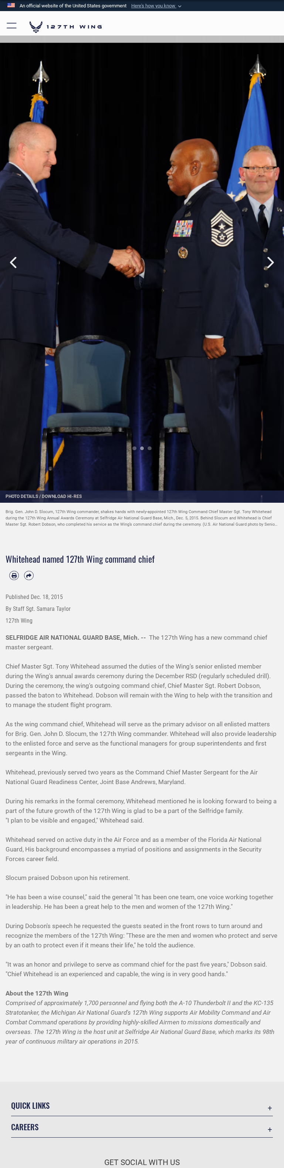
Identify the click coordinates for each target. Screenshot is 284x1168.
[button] (157, 6)
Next (270, 263)
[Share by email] (29, 575)
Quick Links (30, 1105)
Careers (24, 1126)
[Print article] (14, 575)
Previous (14, 263)
